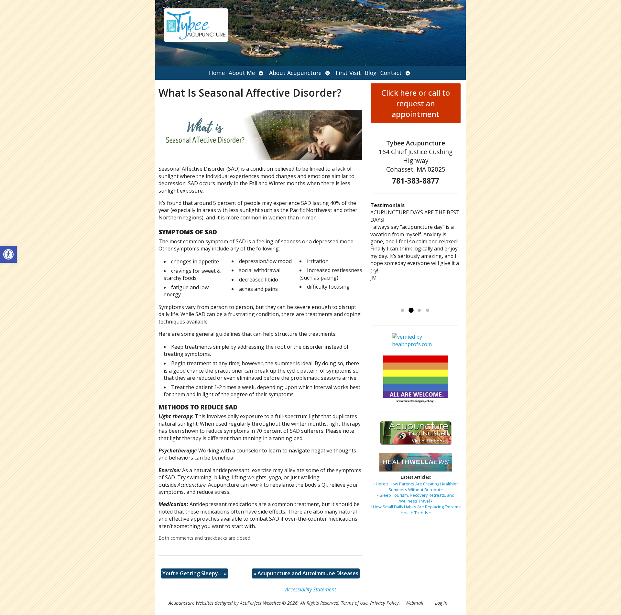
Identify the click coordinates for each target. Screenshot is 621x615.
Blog (370, 73)
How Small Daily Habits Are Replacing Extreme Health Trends (417, 509)
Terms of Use (354, 603)
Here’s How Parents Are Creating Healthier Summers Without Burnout (417, 487)
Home (217, 73)
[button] (8, 254)
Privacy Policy (384, 603)
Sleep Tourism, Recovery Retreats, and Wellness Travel (417, 498)
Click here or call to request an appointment (415, 103)
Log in (441, 603)
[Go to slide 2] (411, 310)
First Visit (348, 73)
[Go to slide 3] (419, 310)
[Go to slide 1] (402, 310)
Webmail (414, 603)
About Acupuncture (295, 73)
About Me (242, 73)
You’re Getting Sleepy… (194, 573)
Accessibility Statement (310, 589)
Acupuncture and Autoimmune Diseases (305, 573)
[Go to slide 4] (427, 310)
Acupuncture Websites (191, 603)
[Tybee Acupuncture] (310, 33)
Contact (391, 73)
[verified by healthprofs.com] (416, 344)
